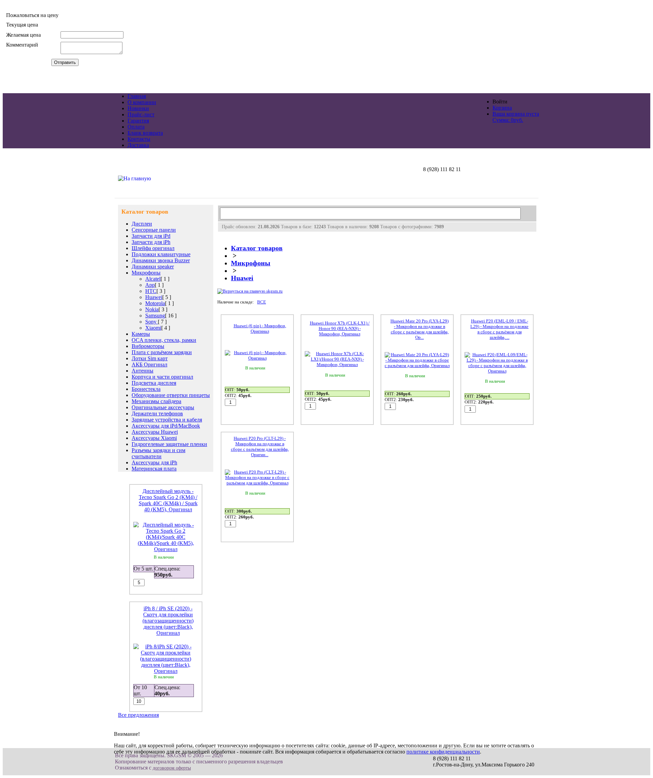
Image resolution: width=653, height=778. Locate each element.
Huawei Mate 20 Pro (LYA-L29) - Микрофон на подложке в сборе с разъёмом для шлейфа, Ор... (419, 329)
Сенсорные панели (154, 230)
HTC (150, 291)
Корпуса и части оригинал (162, 377)
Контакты (139, 139)
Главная (137, 96)
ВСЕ (261, 301)
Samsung (155, 315)
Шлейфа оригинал (153, 248)
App (150, 285)
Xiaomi (153, 328)
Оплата (136, 127)
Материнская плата (154, 468)
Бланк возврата (145, 133)
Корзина (502, 108)
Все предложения (138, 715)
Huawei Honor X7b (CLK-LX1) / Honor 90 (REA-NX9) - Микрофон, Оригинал (340, 328)
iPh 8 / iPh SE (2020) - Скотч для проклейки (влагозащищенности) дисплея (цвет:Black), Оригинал (168, 621)
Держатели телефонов (157, 413)
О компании (142, 102)
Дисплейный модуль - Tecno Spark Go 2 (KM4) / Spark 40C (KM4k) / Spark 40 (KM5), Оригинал (168, 500)
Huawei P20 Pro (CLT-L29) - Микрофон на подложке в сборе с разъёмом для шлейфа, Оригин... (260, 446)
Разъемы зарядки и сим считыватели (158, 453)
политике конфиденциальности (443, 752)
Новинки (138, 108)
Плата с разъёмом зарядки (162, 352)
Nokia (151, 309)
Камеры (141, 334)
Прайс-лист (141, 114)
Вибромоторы (148, 346)
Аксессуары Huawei (155, 432)
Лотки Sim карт (150, 358)
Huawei (153, 297)
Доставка (138, 145)
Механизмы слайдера (156, 401)
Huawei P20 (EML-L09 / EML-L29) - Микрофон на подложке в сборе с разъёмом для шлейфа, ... (499, 329)
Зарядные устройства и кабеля (167, 420)
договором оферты (172, 768)
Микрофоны (146, 273)
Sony (151, 322)
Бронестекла (146, 389)
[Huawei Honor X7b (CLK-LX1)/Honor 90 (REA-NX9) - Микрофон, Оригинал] (337, 364)
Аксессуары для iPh (154, 462)
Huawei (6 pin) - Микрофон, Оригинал (260, 328)
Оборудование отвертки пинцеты (171, 395)
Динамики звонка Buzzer (161, 260)
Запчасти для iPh (151, 242)
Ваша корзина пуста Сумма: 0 (515, 117)
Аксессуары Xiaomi (154, 438)
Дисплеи (142, 224)
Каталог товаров (257, 248)
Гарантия (138, 120)
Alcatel (153, 279)
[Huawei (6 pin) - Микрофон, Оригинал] (257, 358)
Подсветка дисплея (154, 383)
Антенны (142, 371)
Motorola (155, 303)
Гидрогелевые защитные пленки (169, 444)
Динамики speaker (153, 266)
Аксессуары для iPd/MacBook (166, 426)
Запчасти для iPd (151, 236)
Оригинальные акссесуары (163, 407)
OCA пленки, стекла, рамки (164, 340)
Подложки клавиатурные (161, 254)
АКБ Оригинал (149, 364)
